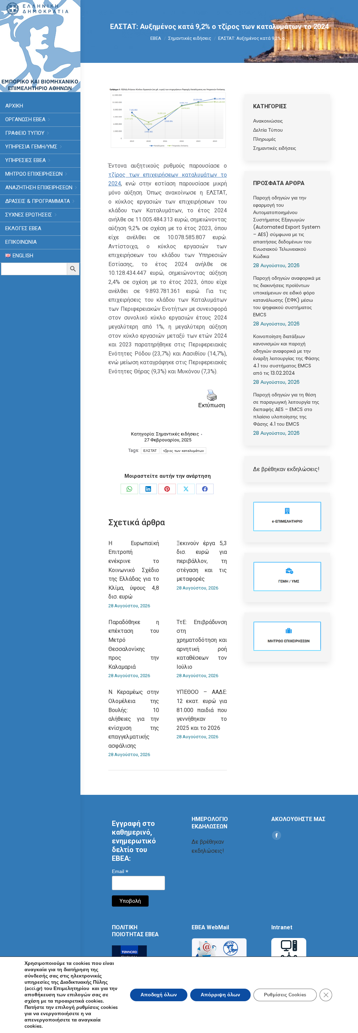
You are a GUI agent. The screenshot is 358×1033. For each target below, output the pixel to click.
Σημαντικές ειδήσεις (177, 434)
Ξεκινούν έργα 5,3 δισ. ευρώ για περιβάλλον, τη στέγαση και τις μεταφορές (202, 561)
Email (120, 871)
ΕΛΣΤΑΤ (150, 451)
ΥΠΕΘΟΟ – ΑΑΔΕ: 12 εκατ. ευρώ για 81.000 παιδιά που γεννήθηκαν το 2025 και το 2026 (202, 710)
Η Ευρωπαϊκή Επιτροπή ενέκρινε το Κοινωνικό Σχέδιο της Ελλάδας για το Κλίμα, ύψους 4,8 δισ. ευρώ (133, 570)
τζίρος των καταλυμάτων (183, 451)
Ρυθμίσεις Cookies (285, 994)
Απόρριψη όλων (220, 994)
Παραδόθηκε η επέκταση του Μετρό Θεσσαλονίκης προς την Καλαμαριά (133, 644)
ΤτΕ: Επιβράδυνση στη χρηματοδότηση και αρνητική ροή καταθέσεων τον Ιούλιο (202, 644)
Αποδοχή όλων (159, 994)
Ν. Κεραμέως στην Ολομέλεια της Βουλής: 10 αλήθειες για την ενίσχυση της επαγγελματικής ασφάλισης (133, 719)
